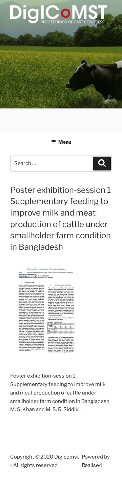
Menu (64, 142)
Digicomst (66, 457)
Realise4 (92, 465)
